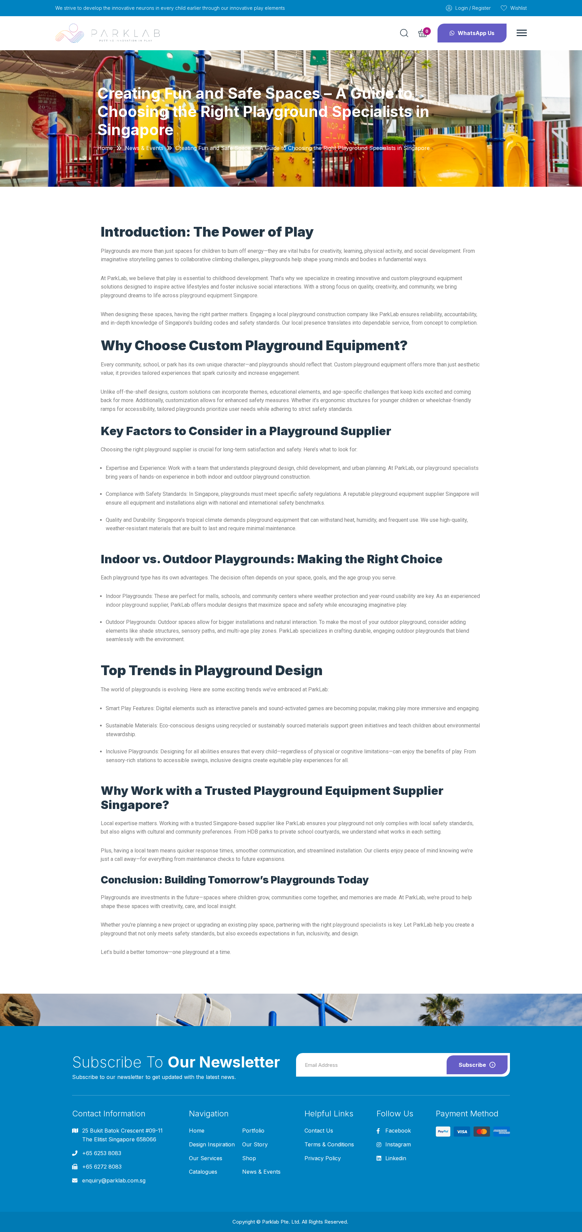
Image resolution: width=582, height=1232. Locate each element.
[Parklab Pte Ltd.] (107, 33)
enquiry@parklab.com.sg (114, 1180)
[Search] (404, 33)
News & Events (144, 148)
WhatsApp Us (476, 33)
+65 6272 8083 (102, 1166)
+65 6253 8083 (101, 1153)
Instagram (398, 1144)
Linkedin (395, 1158)
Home (105, 148)
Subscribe (472, 1064)
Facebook (398, 1130)
